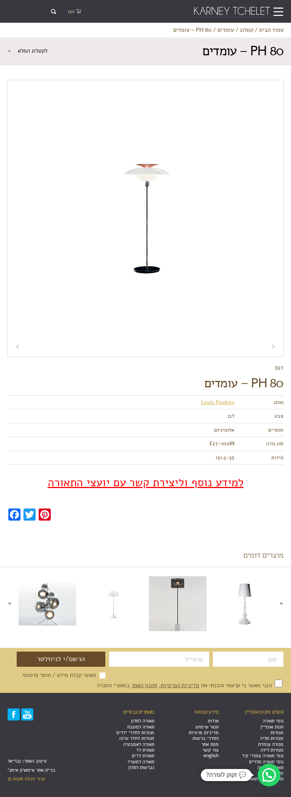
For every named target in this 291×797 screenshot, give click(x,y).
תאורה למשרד (140, 761)
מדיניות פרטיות (204, 732)
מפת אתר (210, 744)
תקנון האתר (144, 685)
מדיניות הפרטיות (180, 685)
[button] (269, 775)
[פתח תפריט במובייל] (278, 11)
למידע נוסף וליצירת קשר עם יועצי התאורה (146, 483)
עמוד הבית (271, 30)
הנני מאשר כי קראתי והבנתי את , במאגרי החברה (185, 685)
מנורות (277, 732)
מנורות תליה (271, 738)
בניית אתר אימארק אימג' (31, 770)
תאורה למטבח (140, 727)
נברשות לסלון (141, 767)
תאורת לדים (143, 755)
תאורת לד (145, 750)
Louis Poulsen (218, 402)
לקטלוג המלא (31, 50)
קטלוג (246, 30)
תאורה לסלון (142, 720)
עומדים (225, 30)
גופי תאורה (273, 720)
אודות (213, 720)
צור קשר (210, 750)
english (211, 755)
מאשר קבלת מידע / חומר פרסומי (59, 675)
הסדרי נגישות (205, 738)
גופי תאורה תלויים (266, 761)
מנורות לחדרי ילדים (135, 732)
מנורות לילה (271, 750)
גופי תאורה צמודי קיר (262, 755)
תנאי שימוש (207, 727)
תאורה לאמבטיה (138, 744)
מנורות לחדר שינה (136, 738)
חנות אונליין (271, 727)
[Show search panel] (53, 11)
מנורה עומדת (270, 744)
